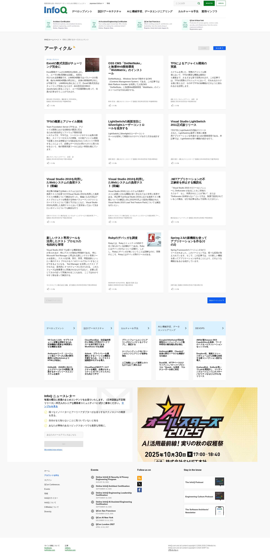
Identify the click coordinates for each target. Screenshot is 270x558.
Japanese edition (95, 3)
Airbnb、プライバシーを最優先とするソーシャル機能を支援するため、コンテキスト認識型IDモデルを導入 (97, 356)
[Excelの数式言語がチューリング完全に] (92, 65)
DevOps (200, 328)
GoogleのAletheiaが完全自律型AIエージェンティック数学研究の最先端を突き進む (172, 342)
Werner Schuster (116, 283)
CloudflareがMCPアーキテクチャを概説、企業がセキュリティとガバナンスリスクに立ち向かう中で (97, 370)
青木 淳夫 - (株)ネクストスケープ (120, 101)
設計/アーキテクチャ (109, 11)
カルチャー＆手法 (188, 11)
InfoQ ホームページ (51, 40)
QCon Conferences (52, 485)
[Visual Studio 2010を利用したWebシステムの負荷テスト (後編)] (92, 181)
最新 (204, 48)
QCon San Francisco (106, 511)
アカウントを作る (51, 475)
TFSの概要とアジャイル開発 (65, 121)
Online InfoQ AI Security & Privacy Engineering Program (112, 478)
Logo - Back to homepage (56, 10)
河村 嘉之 (174, 285)
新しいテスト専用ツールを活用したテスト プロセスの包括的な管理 (64, 241)
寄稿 (46, 494)
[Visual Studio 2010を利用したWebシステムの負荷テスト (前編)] (154, 181)
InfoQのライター (51, 498)
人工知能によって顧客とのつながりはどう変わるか (135, 364)
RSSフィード (74, 48)
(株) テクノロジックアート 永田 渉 (184, 99)
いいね (52, 105)
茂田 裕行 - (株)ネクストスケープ (120, 159)
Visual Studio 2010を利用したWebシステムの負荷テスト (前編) (126, 182)
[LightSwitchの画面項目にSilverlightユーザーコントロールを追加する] (154, 123)
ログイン (48, 480)
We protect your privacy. (53, 450)
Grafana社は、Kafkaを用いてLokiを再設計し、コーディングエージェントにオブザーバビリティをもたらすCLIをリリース (209, 371)
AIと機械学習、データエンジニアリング (150, 11)
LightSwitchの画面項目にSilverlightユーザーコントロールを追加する (126, 125)
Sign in (220, 3)
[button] (63, 444)
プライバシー (173, 550)
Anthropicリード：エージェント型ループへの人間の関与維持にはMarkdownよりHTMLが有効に (60, 356)
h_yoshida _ (72, 99)
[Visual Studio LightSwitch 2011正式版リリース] (216, 123)
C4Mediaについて (51, 507)
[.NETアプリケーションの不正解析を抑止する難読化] (216, 181)
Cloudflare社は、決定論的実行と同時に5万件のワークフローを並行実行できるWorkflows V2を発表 (98, 343)
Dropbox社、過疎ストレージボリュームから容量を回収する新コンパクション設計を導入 (209, 356)
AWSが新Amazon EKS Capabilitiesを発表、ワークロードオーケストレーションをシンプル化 (209, 343)
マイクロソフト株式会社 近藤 (57, 285)
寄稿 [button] (108, 3)
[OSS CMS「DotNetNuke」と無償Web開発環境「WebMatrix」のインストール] (154, 65)
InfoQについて (50, 502)
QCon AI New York (104, 517)
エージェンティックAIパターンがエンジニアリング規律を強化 (135, 353)
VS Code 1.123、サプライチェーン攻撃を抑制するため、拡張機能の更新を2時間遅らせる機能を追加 (60, 343)
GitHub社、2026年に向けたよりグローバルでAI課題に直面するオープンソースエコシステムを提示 (60, 370)
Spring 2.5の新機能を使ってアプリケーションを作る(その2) (189, 241)
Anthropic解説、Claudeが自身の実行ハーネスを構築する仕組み (172, 353)
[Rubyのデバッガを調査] (154, 239)
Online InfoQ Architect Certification (113, 486)
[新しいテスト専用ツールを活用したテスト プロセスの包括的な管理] (92, 239)
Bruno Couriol (53, 99)
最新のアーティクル (54, 300)
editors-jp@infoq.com (70, 549)
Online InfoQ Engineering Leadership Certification (114, 494)
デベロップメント (82, 11)
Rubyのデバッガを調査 (123, 237)
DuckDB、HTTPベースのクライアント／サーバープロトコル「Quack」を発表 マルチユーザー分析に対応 (172, 366)
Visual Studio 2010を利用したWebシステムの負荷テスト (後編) (65, 182)
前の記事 (218, 48)
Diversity (47, 511)
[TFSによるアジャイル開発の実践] (216, 65)
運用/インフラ (209, 11)
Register (209, 3)
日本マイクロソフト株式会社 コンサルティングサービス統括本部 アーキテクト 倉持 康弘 (78, 215)
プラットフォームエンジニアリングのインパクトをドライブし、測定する (135, 342)
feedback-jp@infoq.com (49, 549)
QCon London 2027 (105, 524)
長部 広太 (134, 283)
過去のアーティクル (215, 300)
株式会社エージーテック (179, 218)
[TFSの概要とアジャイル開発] (92, 123)
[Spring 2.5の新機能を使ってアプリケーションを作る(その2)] (216, 239)
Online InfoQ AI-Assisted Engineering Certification (114, 503)
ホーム (47, 471)
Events (47, 489)
